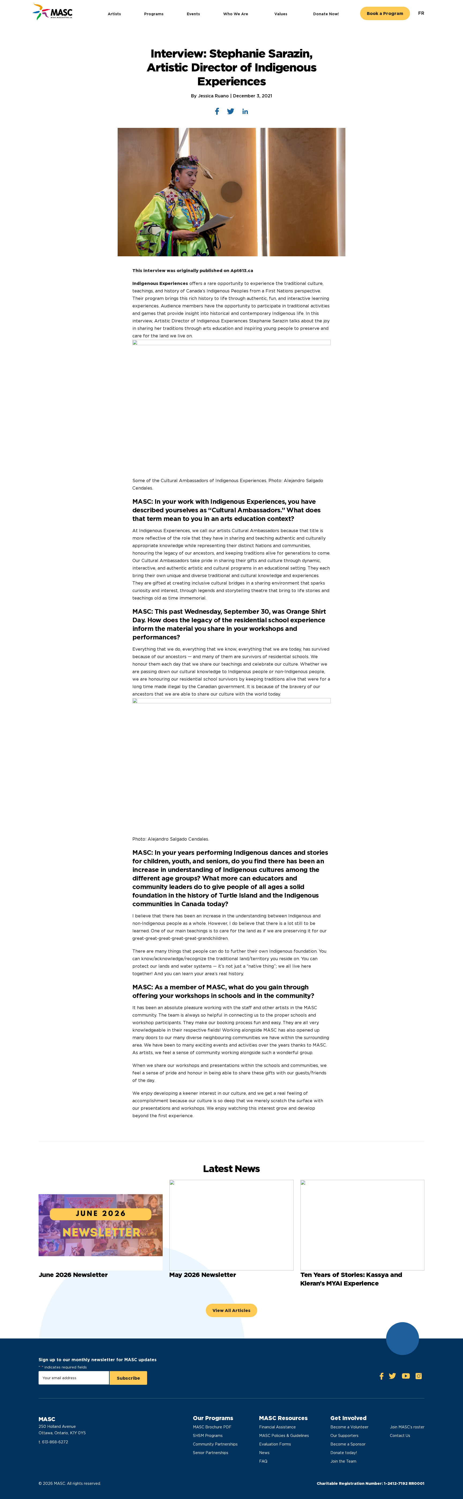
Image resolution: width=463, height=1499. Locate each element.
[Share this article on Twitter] (230, 113)
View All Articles (231, 1310)
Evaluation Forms (275, 1444)
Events (193, 14)
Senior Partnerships (210, 1453)
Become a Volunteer (349, 1427)
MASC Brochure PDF (212, 1427)
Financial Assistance (277, 1427)
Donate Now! (326, 14)
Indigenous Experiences (160, 283)
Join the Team (343, 1461)
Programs (153, 14)
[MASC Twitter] (392, 1377)
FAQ (263, 1461)
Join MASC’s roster (407, 1427)
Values (280, 14)
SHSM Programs (208, 1435)
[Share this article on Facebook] (217, 112)
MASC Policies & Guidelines (284, 1435)
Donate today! (343, 1453)
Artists (114, 14)
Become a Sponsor (347, 1444)
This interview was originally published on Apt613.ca (192, 270)
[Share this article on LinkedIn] (245, 112)
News (264, 1453)
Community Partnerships (215, 1444)
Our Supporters (344, 1435)
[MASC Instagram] (418, 1377)
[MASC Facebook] (381, 1377)
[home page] (52, 12)
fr (421, 13)
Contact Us (400, 1435)
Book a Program (385, 13)
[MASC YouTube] (406, 1377)
